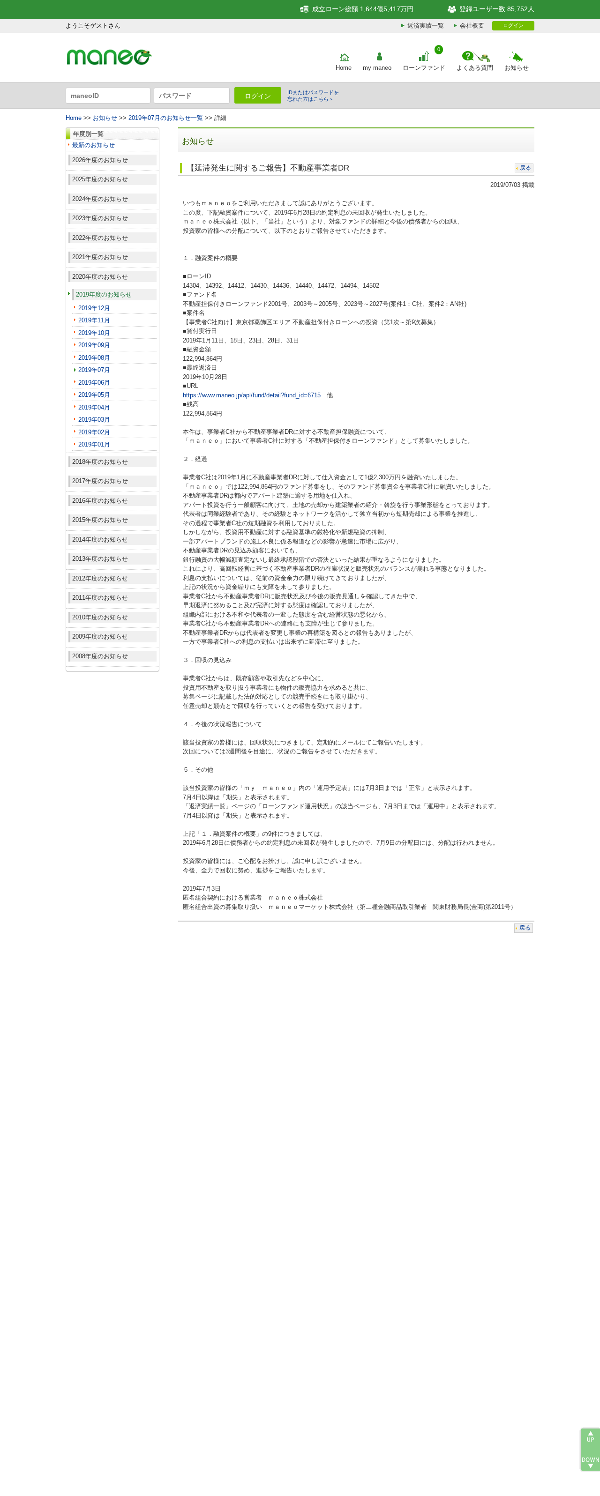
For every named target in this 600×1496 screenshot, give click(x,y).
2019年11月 (94, 320)
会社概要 (472, 25)
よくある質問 (475, 67)
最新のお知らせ (93, 145)
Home (344, 67)
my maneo (377, 67)
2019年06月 (94, 382)
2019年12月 (94, 308)
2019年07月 (94, 369)
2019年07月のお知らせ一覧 (165, 117)
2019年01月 (94, 444)
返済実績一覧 (425, 25)
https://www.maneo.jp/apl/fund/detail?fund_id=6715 (252, 395)
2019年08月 (94, 357)
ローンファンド (424, 67)
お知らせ (516, 67)
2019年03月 (94, 419)
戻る (525, 167)
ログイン (513, 25)
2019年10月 (94, 332)
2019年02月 (94, 432)
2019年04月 (94, 407)
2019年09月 (94, 345)
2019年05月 (94, 394)
